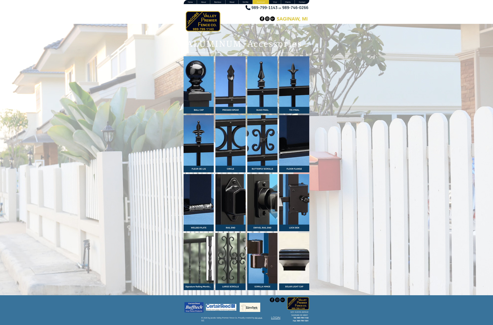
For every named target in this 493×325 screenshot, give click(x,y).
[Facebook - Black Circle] (262, 18)
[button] (199, 85)
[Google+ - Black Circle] (272, 18)
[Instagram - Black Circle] (267, 18)
